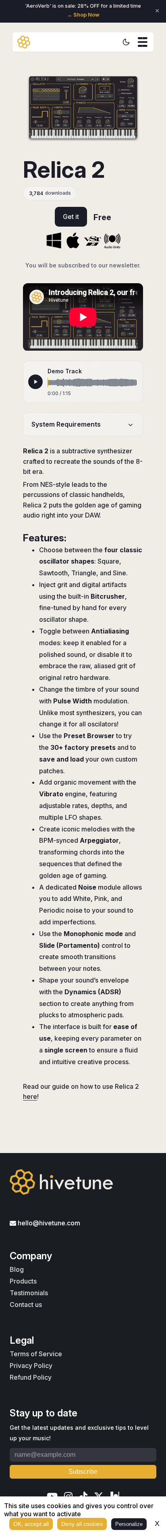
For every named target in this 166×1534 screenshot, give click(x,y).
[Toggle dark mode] (126, 42)
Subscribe (83, 1471)
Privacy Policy (31, 1365)
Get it (71, 217)
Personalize (129, 1524)
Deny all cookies (82, 1524)
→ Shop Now (83, 15)
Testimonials (29, 1293)
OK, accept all (31, 1524)
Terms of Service (36, 1354)
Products (23, 1281)
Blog (17, 1269)
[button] (142, 42)
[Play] (35, 382)
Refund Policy (31, 1377)
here (30, 1096)
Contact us (26, 1304)
